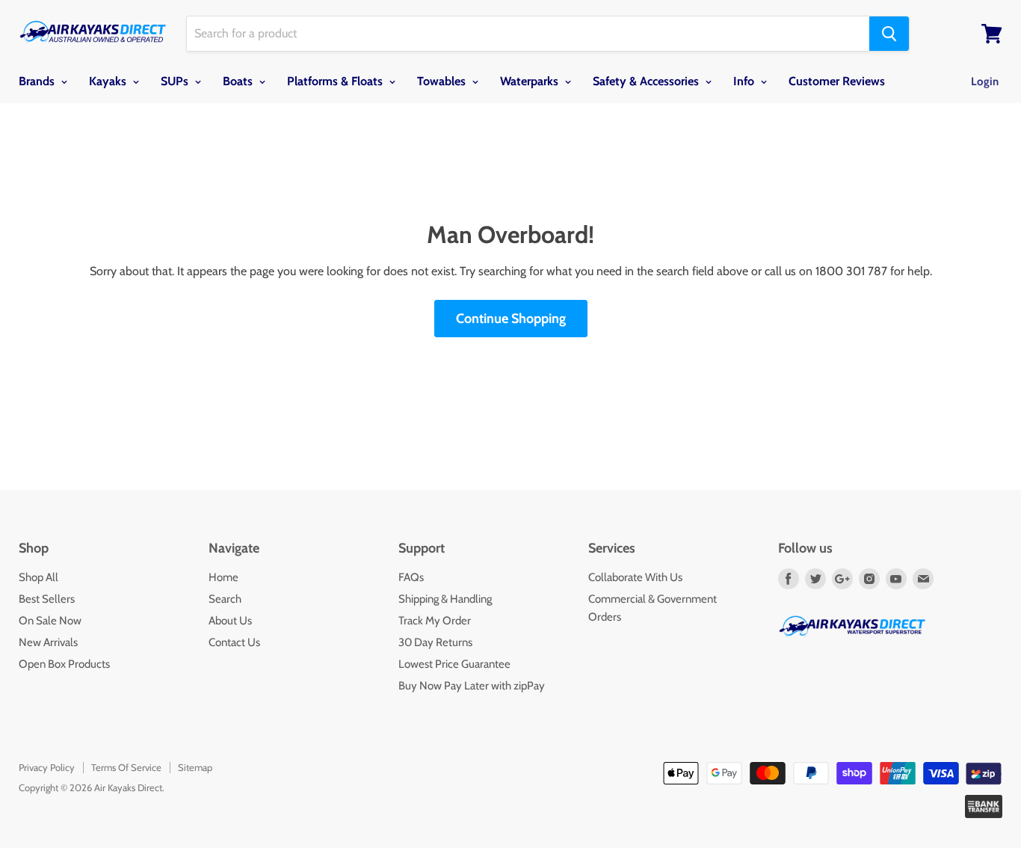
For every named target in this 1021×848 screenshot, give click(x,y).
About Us (230, 620)
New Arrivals (48, 642)
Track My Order (434, 620)
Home (223, 577)
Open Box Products (64, 664)
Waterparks (530, 81)
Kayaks (109, 81)
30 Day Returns (435, 642)
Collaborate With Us (635, 577)
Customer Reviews (837, 81)
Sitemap (195, 767)
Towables (443, 81)
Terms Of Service (126, 767)
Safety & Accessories (647, 81)
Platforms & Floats (336, 81)
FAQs (411, 577)
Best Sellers (47, 599)
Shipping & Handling (445, 599)
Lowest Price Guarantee (454, 664)
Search (225, 599)
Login (985, 81)
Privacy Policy (47, 767)
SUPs (176, 81)
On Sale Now (50, 620)
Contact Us (234, 642)
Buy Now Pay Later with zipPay (471, 685)
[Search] (889, 33)
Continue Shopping (511, 318)
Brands (38, 81)
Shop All (38, 577)
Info (745, 81)
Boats (239, 81)
